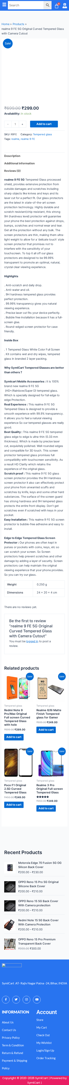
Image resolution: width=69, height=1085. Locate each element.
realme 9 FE (28, 138)
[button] (4, 4)
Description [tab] (12, 156)
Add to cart (44, 124)
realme (15, 138)
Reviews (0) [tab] (12, 171)
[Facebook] (6, 999)
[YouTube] (37, 999)
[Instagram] (26, 999)
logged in (32, 641)
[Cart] (56, 6)
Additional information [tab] (19, 163)
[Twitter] (16, 999)
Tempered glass (42, 134)
